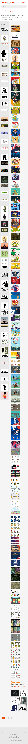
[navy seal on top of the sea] (15, 295)
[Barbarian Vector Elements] (15, 592)
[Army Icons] (15, 481)
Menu (23, 2)
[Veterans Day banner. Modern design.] (4, 365)
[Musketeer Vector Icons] (15, 488)
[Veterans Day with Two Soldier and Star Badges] (15, 310)
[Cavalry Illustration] (15, 377)
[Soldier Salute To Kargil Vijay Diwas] (15, 228)
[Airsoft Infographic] (15, 414)
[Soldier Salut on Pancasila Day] (15, 139)
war (14, 11)
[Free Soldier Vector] (15, 35)
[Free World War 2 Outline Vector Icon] (15, 607)
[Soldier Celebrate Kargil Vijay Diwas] (15, 110)
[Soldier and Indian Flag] (15, 65)
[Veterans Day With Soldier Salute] (15, 95)
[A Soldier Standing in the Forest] (15, 191)
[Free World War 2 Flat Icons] (15, 644)
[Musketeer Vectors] (15, 496)
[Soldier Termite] (15, 28)
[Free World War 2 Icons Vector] (15, 615)
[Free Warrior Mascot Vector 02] (15, 533)
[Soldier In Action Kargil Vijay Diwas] (15, 236)
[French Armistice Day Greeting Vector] (15, 421)
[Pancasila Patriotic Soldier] (15, 80)
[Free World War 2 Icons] (15, 652)
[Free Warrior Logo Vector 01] (15, 518)
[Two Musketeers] (15, 511)
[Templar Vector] (15, 369)
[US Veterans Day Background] (15, 548)
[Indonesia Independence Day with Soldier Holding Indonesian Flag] (15, 303)
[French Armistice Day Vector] (15, 436)
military (9, 11)
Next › (17, 718)
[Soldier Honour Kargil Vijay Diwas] (15, 102)
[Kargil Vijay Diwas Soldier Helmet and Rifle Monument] (15, 332)
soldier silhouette (18, 686)
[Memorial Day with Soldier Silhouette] (15, 154)
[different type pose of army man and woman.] (4, 105)
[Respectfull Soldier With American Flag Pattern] (15, 273)
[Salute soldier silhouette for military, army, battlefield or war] (4, 305)
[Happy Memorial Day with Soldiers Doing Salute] (15, 169)
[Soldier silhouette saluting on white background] (4, 380)
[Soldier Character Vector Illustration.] (4, 254)
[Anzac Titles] (15, 473)
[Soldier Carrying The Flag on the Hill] (15, 266)
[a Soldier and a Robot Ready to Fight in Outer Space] (15, 444)
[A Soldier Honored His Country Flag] (15, 184)
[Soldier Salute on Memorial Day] (15, 147)
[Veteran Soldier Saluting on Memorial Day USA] (15, 162)
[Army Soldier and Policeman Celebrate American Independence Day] (15, 340)
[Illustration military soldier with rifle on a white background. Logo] (4, 350)
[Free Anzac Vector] (15, 362)
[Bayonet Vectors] (15, 407)
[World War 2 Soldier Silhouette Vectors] (15, 43)
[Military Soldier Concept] (15, 58)
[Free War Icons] (15, 600)
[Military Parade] (15, 347)
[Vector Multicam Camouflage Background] (15, 577)
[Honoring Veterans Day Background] (15, 563)
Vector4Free (7, 2)
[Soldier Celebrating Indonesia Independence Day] (15, 124)
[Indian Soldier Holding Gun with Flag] (15, 243)
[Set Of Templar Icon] (15, 666)
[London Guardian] (15, 355)
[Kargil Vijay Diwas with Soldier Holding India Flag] (15, 325)
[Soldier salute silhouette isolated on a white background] (4, 283)
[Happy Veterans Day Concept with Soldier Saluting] (15, 199)
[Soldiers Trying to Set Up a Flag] (15, 258)
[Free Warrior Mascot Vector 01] (15, 525)
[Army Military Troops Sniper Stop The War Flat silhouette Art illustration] (4, 120)
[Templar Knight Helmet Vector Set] (15, 659)
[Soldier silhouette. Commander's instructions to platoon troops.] (4, 194)
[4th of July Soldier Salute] (15, 132)
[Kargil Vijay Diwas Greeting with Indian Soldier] (15, 251)
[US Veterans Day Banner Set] (15, 540)
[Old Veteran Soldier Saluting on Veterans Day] (15, 214)
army (3, 11)
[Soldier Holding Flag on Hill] (15, 117)
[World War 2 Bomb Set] (15, 674)
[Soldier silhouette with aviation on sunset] (4, 320)
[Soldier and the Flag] (15, 72)
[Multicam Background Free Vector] (15, 622)
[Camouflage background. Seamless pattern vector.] (4, 187)
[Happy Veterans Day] (15, 555)
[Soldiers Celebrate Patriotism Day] (15, 50)
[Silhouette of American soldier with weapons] (4, 335)
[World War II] (15, 451)
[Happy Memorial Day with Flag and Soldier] (15, 280)
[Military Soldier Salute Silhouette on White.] (4, 387)
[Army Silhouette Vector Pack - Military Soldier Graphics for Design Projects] (4, 313)
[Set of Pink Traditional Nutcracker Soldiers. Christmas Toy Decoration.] (4, 150)
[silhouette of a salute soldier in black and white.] (4, 357)
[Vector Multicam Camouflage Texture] (15, 585)
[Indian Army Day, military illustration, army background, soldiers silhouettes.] (4, 246)
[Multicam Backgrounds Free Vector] (15, 570)
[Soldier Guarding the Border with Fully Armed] (15, 176)
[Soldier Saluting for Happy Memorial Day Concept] (15, 288)
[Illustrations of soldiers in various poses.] (4, 68)
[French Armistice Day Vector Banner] (15, 429)
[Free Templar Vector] (15, 459)
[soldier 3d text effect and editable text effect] (4, 231)
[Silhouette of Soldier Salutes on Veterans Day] (15, 206)
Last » (23, 718)
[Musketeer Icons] (15, 503)
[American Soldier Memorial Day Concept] (15, 87)
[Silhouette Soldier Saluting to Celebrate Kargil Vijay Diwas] (15, 318)
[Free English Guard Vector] (15, 466)
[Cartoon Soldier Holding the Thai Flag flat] (4, 209)
